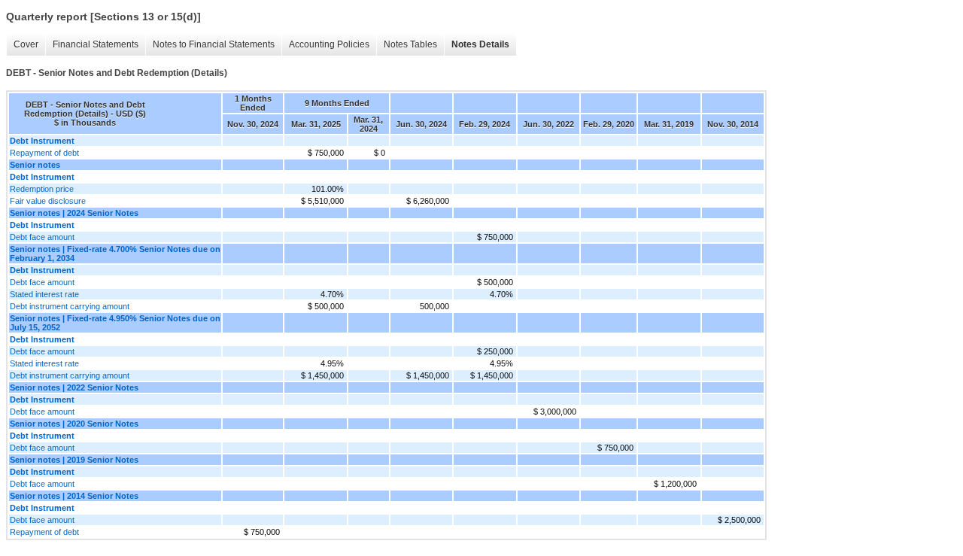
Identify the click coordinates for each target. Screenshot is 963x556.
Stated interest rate (44, 294)
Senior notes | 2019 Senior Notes (74, 459)
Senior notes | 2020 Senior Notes (74, 423)
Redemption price (42, 188)
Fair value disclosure (48, 200)
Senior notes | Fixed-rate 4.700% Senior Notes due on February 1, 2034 (115, 254)
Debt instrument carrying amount (69, 306)
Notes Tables (410, 44)
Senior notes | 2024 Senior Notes (74, 212)
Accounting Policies (329, 44)
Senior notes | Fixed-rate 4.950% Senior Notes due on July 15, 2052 (115, 323)
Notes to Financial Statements (214, 44)
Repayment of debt (44, 152)
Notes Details (480, 44)
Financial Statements (95, 44)
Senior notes (35, 164)
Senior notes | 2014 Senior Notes (74, 495)
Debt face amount (42, 237)
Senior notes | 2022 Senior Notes (74, 387)
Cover (26, 44)
